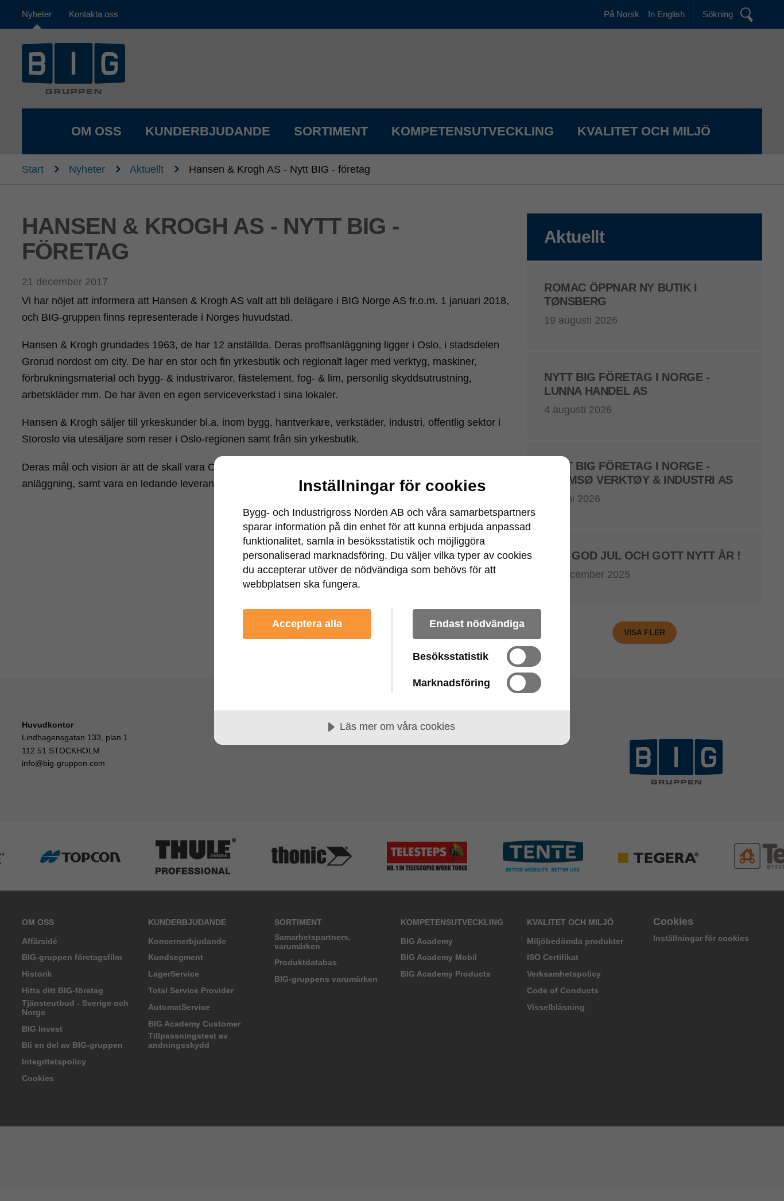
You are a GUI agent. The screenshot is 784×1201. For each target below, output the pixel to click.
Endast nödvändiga (477, 623)
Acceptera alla (307, 623)
